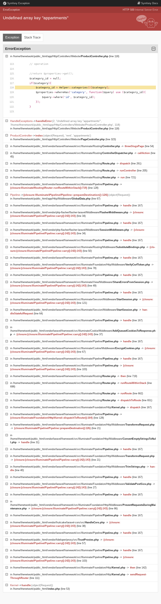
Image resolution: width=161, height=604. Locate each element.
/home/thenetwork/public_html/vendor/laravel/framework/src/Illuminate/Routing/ (66, 146)
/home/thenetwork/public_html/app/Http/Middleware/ (52, 198)
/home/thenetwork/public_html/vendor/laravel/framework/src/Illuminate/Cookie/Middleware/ (76, 348)
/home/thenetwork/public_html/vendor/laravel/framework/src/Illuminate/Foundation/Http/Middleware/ (81, 264)
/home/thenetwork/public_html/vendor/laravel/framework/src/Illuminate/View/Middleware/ (81, 282)
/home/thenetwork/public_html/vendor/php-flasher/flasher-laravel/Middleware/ (70, 212)
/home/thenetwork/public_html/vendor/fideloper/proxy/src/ (56, 539)
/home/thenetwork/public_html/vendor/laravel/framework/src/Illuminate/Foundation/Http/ (69, 407)
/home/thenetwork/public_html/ (36, 588)
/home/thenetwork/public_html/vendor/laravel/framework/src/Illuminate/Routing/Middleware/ (79, 247)
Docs (149, 3)
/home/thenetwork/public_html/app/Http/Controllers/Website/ (60, 56)
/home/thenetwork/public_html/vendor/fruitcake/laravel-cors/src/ (59, 522)
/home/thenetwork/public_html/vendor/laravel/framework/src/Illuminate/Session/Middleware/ (75, 299)
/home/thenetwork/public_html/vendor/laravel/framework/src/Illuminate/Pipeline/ (65, 184)
